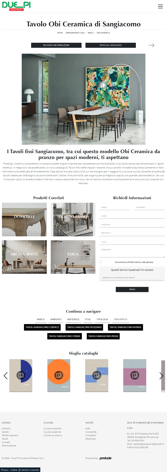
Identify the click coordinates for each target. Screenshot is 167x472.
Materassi (90, 438)
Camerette (91, 431)
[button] (161, 375)
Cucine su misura (53, 435)
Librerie (6, 428)
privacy (149, 262)
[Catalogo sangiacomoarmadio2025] (135, 375)
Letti (87, 428)
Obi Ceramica (103, 33)
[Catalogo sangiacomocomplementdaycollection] (21, 375)
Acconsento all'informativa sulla (134, 262)
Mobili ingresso (10, 435)
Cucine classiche (52, 428)
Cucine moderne (52, 431)
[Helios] (151, 45)
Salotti (5, 431)
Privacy (4, 470)
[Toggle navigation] (160, 6)
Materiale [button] (73, 319)
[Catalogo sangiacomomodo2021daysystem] (97, 375)
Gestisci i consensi (30, 470)
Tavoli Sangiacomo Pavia (103, 336)
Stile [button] (88, 319)
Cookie (14, 470)
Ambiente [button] (56, 319)
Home (60, 33)
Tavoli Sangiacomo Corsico (42, 327)
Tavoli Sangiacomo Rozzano (84, 327)
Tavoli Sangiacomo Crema (64, 336)
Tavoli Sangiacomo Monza (125, 327)
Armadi (6, 442)
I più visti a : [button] (121, 319)
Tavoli (91, 33)
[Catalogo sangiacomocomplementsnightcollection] (59, 375)
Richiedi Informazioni (56, 45)
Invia (132, 289)
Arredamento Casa (75, 33)
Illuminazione (9, 445)
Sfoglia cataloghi (111, 45)
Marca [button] (41, 319)
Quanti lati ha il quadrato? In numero (132, 269)
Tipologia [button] (102, 319)
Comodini (90, 435)
